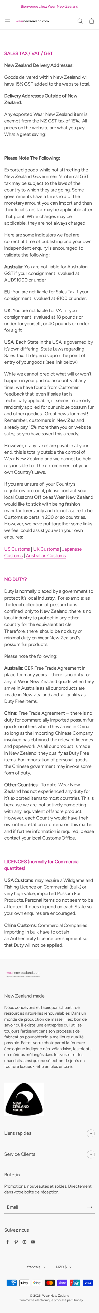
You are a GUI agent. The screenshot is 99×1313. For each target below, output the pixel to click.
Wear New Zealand (55, 1295)
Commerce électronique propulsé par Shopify (51, 1300)
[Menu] (7, 21)
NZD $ (61, 1267)
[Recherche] (80, 21)
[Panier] (91, 21)
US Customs (17, 549)
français (33, 1267)
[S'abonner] (89, 1207)
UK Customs (46, 549)
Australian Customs (46, 556)
